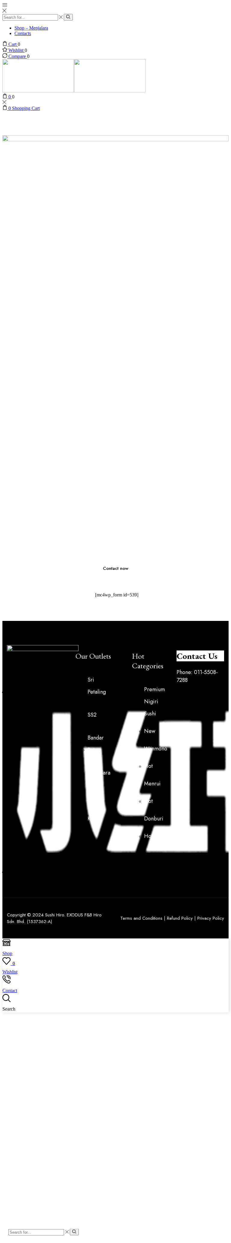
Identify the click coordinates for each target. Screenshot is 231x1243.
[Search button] (68, 17)
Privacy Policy (210, 918)
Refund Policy (180, 918)
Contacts (22, 33)
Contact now (115, 568)
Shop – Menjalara (31, 27)
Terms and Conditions (141, 918)
